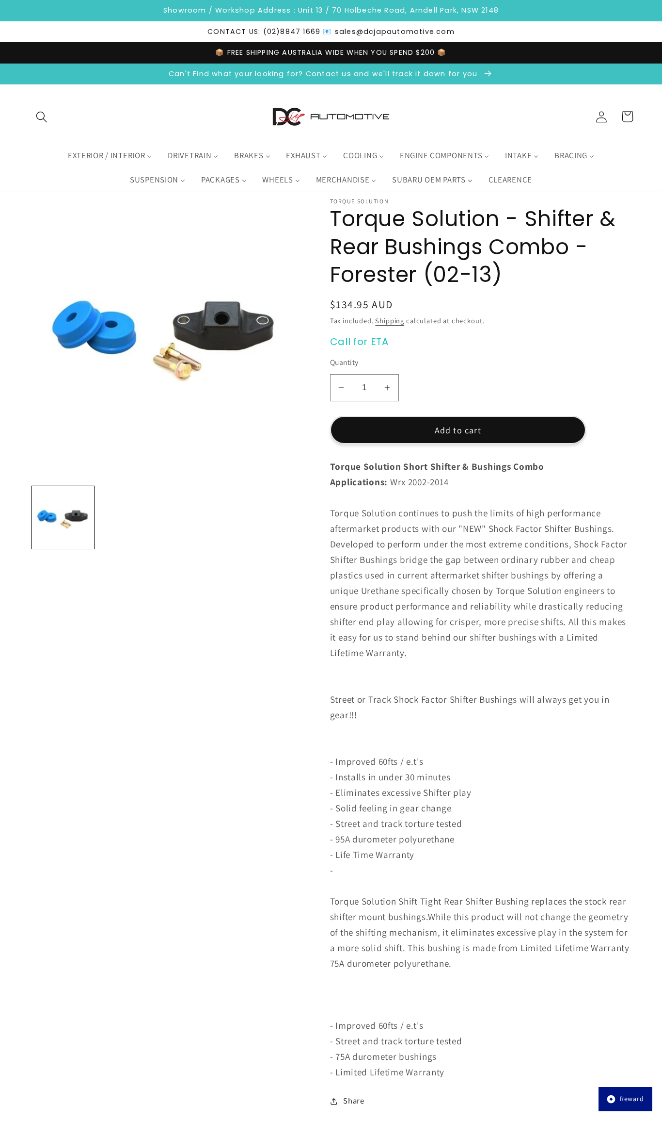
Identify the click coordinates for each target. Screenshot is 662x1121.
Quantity (344, 362)
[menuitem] (109, 156)
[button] (42, 117)
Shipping (389, 320)
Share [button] (353, 1100)
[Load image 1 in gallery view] (63, 518)
